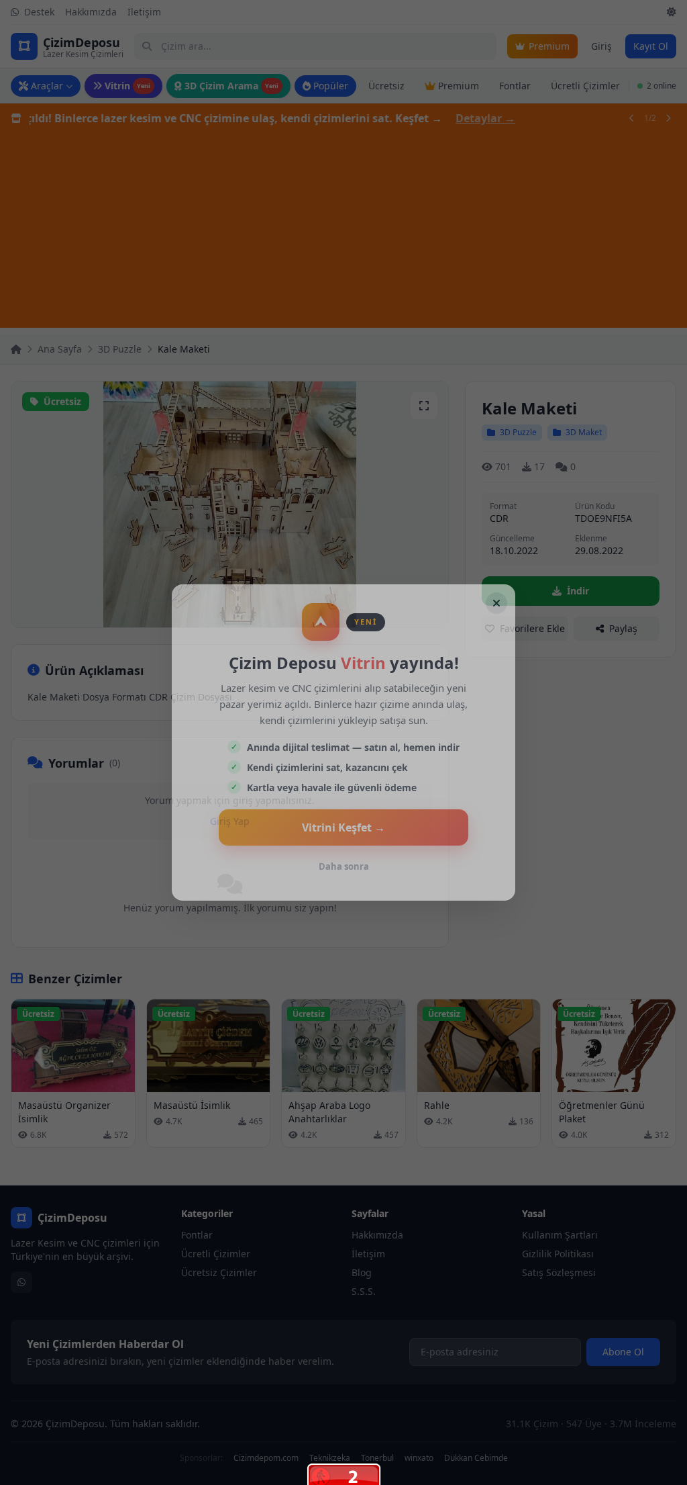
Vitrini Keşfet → (343, 827)
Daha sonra (344, 866)
